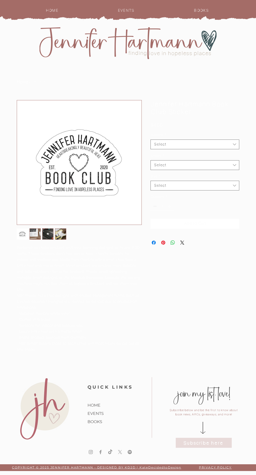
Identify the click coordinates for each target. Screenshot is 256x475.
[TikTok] (110, 452)
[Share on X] (182, 243)
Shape (157, 156)
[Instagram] (91, 452)
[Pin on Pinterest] (163, 243)
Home (22, 82)
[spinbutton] (162, 206)
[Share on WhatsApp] (173, 243)
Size (155, 176)
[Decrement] (154, 206)
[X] (120, 452)
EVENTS (96, 413)
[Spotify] (129, 452)
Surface (158, 135)
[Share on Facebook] (154, 243)
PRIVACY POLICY (215, 467)
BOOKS (95, 421)
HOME (94, 405)
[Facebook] (100, 452)
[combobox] (194, 144)
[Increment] (169, 206)
